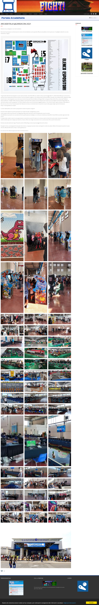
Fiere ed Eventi (18, 13)
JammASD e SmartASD (87, 73)
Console (35, 13)
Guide (7, 13)
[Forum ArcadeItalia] (86, 44)
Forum (30, 13)
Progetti (41, 13)
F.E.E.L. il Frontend (87, 31)
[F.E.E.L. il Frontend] (86, 30)
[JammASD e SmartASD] (86, 72)
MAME (11, 13)
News (46, 13)
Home (2, 13)
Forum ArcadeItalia (87, 45)
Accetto (91, 603)
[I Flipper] (86, 58)
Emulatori (25, 13)
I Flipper (87, 59)
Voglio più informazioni (70, 603)
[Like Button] (2, 571)
